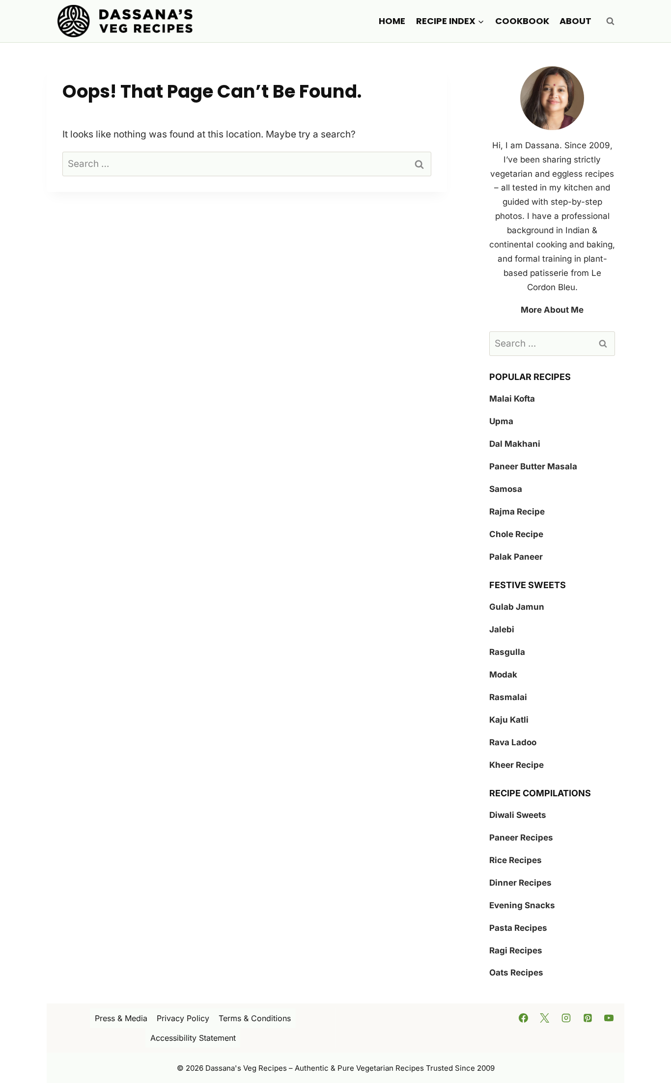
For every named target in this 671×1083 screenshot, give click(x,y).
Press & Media (121, 1018)
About (575, 21)
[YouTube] (609, 1017)
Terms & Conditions (255, 1018)
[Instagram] (566, 1017)
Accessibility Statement (193, 1038)
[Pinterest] (587, 1017)
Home (392, 21)
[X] (544, 1017)
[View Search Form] (610, 21)
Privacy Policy (183, 1018)
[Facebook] (523, 1017)
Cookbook (522, 21)
